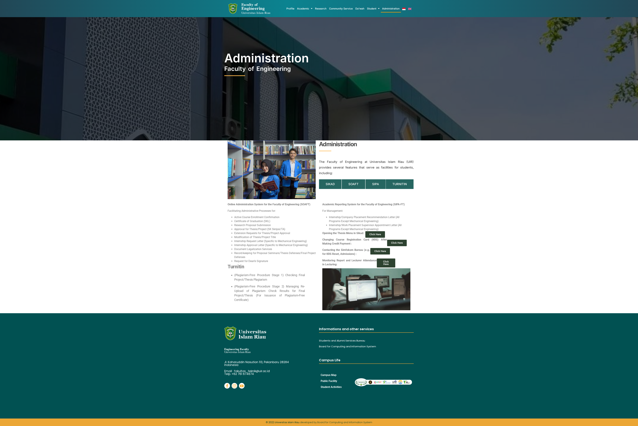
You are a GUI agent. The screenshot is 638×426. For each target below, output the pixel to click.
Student (371, 8)
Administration (391, 8)
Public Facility (329, 381)
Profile (290, 8)
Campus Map (328, 375)
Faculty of (255, 8)
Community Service (341, 8)
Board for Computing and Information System (347, 346)
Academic (303, 8)
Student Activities (331, 387)
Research (320, 8)
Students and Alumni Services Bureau (342, 340)
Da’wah (359, 8)
